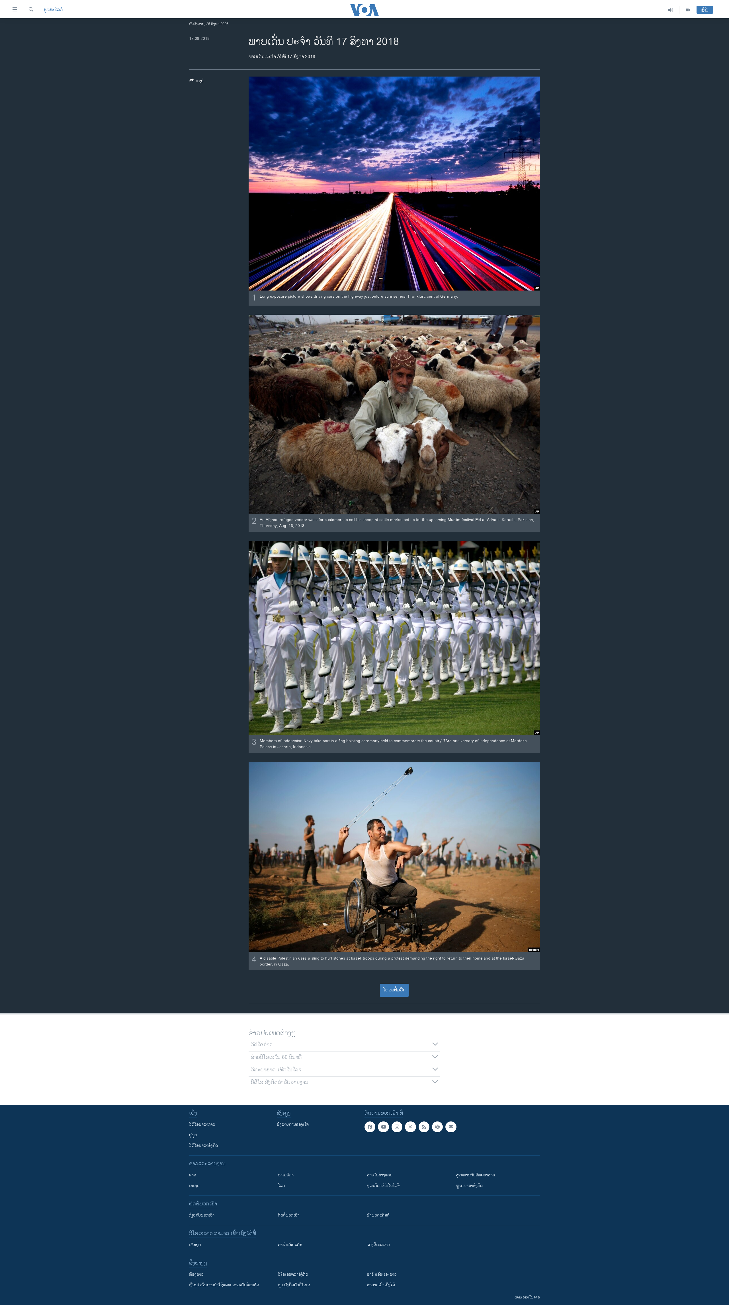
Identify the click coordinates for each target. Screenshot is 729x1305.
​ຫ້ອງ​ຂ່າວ (196, 1274)
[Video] (688, 10)
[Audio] (670, 10)
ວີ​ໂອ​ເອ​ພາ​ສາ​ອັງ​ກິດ (293, 1274)
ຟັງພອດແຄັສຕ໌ (378, 1215)
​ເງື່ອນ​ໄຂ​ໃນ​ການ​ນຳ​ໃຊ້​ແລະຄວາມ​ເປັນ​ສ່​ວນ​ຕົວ (224, 1285)
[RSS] (424, 1126)
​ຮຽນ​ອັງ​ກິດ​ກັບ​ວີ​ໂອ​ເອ (294, 1285)
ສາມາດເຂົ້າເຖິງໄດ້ (381, 1285)
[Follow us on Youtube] (383, 1126)
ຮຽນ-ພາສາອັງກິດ (469, 1186)
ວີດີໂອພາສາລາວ (202, 1124)
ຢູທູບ (193, 1135)
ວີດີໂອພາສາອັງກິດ (203, 1145)
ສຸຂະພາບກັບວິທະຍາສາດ (475, 1175)
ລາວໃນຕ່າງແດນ (379, 1175)
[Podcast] (437, 1126)
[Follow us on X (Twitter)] (410, 1126)
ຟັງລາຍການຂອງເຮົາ (293, 1124)
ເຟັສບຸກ (195, 1245)
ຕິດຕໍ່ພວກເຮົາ (288, 1215)
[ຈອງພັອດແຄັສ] (450, 1126)
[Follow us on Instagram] (397, 1126)
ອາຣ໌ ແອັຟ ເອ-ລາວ (382, 1274)
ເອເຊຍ (194, 1186)
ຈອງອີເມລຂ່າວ (378, 1245)
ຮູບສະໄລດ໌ (53, 10)
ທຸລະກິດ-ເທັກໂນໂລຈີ (383, 1186)
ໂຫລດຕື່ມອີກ (394, 990)
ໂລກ (281, 1186)
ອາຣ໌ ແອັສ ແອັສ (290, 1245)
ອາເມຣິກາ (286, 1175)
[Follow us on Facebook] (369, 1126)
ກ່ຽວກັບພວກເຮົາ (201, 1215)
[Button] (196, 82)
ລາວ (192, 1175)
